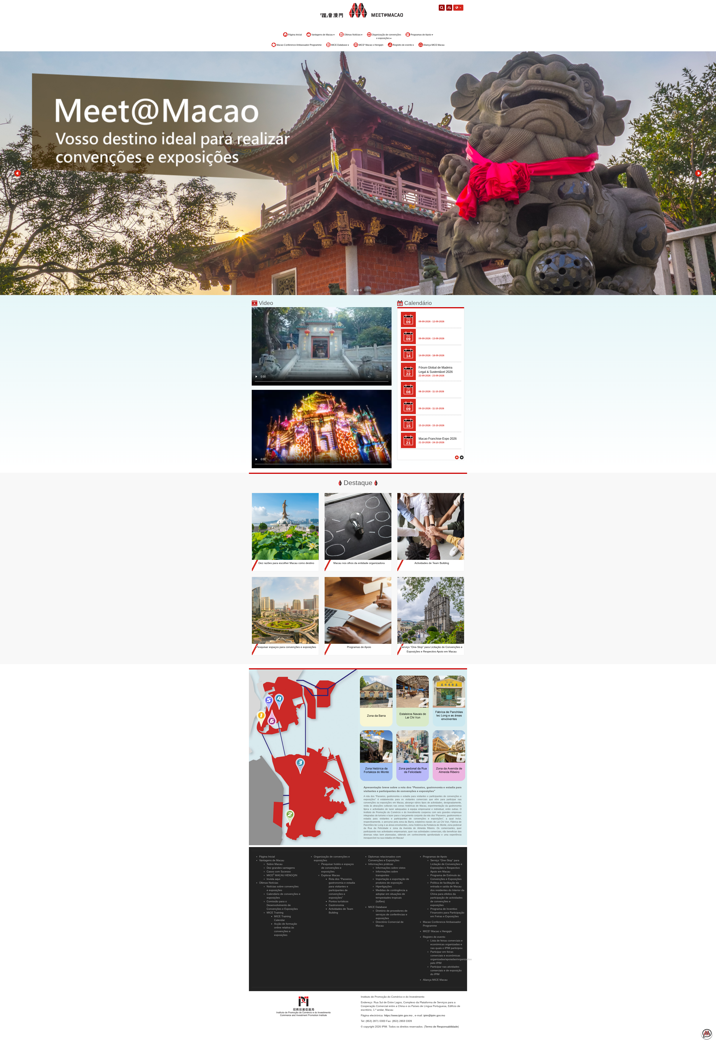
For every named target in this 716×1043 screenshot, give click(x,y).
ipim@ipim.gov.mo (434, 1015)
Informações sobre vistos (390, 867)
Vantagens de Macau (271, 860)
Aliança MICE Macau (434, 45)
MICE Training (275, 912)
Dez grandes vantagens (281, 867)
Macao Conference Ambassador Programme (299, 45)
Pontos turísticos (338, 901)
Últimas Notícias (268, 882)
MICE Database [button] (339, 45)
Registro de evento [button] (402, 45)
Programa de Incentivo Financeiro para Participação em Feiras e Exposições (447, 912)
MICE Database (377, 906)
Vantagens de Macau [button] (322, 34)
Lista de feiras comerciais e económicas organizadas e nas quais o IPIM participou (446, 944)
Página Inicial (295, 34)
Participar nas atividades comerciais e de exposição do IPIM (446, 970)
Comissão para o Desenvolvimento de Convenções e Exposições (282, 905)
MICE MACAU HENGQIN (282, 875)
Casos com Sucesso (279, 871)
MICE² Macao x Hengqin (370, 45)
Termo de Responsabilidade (441, 1026)
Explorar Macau (330, 875)
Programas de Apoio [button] (420, 34)
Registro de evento (434, 936)
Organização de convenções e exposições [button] (386, 36)
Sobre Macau (274, 864)
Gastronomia (336, 905)
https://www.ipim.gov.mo (398, 1015)
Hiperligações (384, 886)
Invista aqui (273, 878)
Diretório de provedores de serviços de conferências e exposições (391, 914)
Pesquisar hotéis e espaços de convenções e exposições (337, 868)
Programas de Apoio (435, 856)
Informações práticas (380, 864)
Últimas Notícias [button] (352, 34)
